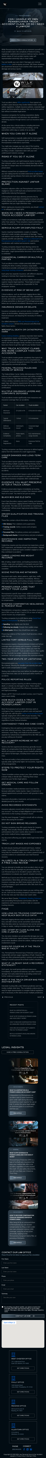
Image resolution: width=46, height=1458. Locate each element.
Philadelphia (23, 898)
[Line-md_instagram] (27, 1449)
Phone (4, 1276)
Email (3, 1285)
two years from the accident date (29, 663)
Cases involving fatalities (10, 336)
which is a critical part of (32, 239)
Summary (5, 1293)
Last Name (5, 1267)
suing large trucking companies (12, 270)
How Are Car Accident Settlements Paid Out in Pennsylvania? (22, 1029)
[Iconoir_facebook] (24, 1449)
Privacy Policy (21, 1456)
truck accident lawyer (35, 171)
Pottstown (37, 898)
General (16, 1149)
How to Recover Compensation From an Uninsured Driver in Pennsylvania (23, 1023)
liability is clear (7, 64)
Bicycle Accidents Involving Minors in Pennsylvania (22, 1035)
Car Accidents (18, 1087)
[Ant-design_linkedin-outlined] (31, 1449)
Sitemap (29, 1456)
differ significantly (23, 102)
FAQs (34, 1456)
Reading (30, 898)
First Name (5, 1259)
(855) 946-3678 (16, 1449)
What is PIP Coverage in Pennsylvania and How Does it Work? (23, 1017)
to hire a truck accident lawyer (32, 713)
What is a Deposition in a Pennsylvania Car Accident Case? (21, 1011)
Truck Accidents (25, 15)
